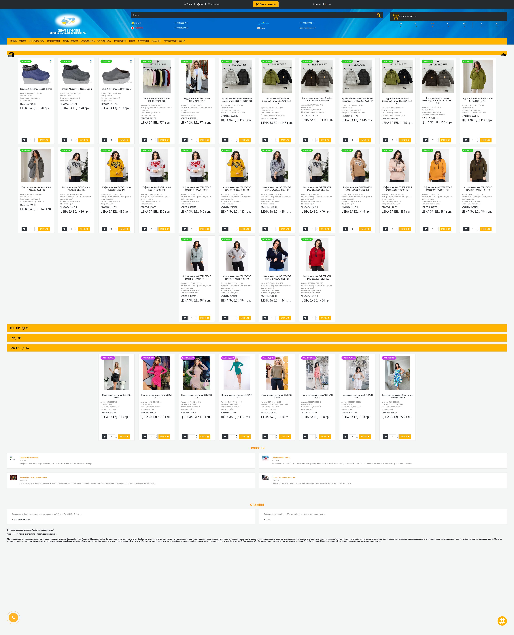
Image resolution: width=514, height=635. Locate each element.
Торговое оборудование (174, 41)
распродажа (19, 348)
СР (432, 24)
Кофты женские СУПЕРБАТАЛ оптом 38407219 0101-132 (478, 188)
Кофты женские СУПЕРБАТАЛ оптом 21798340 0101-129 (277, 277)
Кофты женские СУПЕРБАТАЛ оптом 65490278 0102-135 (357, 188)
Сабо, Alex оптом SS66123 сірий (116, 89)
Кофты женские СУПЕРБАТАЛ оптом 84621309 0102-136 (317, 188)
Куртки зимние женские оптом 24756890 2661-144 (478, 99)
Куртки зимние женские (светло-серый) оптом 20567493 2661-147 (357, 99)
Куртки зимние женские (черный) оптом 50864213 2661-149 (277, 101)
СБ (481, 24)
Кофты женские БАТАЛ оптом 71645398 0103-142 (76, 188)
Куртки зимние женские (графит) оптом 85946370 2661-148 (317, 99)
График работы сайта (281, 458)
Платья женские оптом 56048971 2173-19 (236, 396)
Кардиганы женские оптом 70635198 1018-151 (197, 99)
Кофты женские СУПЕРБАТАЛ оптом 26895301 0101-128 (317, 277)
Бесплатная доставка (29, 458)
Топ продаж (19, 328)
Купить (43, 140)
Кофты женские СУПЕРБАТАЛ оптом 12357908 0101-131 (197, 277)
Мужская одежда (18, 41)
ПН (400, 24)
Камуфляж (156, 41)
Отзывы (257, 505)
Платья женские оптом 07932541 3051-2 (357, 396)
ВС (497, 24)
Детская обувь (120, 41)
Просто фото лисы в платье (283, 477)
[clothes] (11, 54)
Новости (257, 448)
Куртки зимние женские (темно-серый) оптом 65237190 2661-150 (237, 99)
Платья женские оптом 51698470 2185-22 (156, 396)
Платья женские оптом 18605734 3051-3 (317, 396)
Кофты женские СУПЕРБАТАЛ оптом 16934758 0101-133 (438, 188)
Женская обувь (104, 41)
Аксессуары (143, 41)
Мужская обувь (88, 41)
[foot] (503, 54)
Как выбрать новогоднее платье (33, 477)
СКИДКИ (15, 338)
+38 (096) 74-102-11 (307, 23)
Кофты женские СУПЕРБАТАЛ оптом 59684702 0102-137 (277, 188)
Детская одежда (70, 41)
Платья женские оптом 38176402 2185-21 (196, 396)
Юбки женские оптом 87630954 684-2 (116, 396)
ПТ (464, 24)
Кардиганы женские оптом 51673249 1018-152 (157, 99)
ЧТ (448, 24)
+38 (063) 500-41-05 (181, 23)
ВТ (416, 24)
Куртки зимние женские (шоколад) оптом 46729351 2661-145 (437, 100)
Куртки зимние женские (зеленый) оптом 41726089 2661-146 (397, 101)
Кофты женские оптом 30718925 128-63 (277, 396)
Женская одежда (36, 41)
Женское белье (53, 41)
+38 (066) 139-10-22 (181, 28)
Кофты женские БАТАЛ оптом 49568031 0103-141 (116, 188)
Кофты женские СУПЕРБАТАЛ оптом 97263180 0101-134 (397, 188)
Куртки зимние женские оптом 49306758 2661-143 (36, 188)
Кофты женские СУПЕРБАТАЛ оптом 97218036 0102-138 (237, 188)
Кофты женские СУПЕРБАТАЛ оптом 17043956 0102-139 (197, 188)
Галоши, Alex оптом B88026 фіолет (36, 89)
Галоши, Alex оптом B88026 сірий (76, 89)
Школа (132, 41)
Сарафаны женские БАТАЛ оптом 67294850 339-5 (397, 396)
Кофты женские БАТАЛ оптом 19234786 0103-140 (156, 188)
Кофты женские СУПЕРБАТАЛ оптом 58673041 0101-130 (237, 277)
